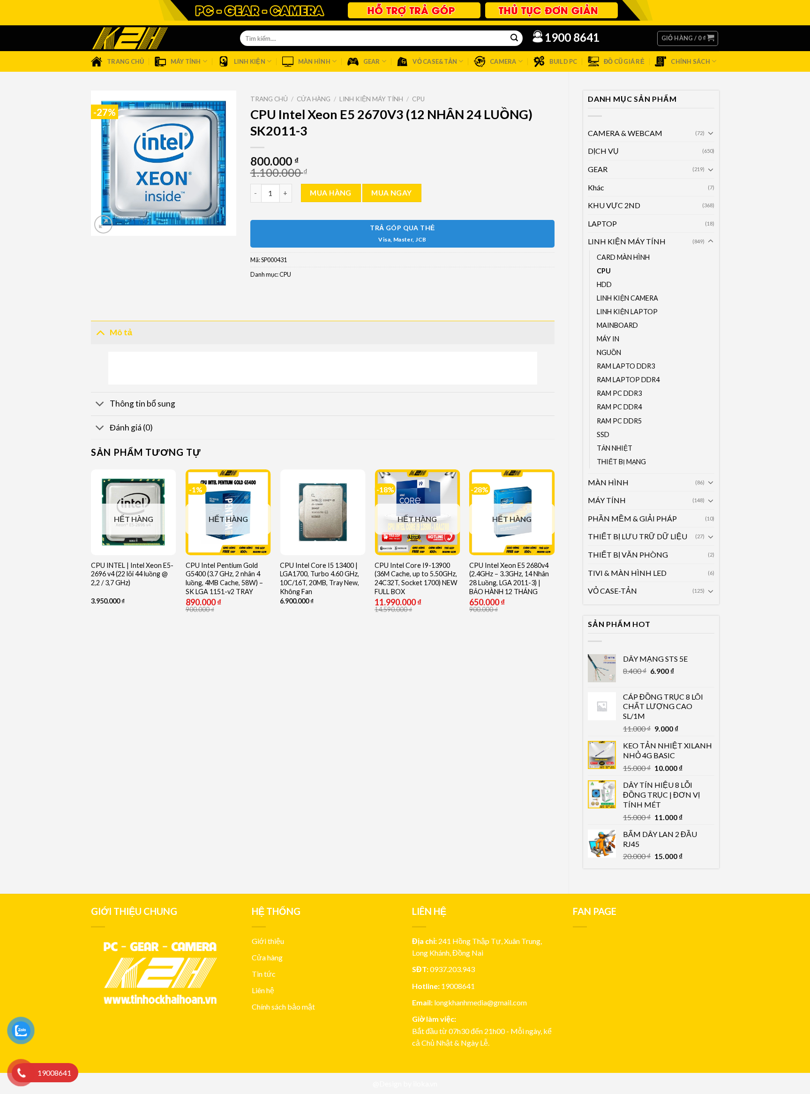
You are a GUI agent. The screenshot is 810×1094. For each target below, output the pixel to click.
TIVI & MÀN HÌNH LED (627, 572)
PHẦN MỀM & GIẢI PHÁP (632, 518)
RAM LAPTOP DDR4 (628, 380)
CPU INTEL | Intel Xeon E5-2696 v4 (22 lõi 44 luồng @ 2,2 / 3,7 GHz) (132, 574)
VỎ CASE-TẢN (612, 590)
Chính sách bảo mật (283, 1006)
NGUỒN (609, 352)
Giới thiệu (268, 940)
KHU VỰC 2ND (614, 205)
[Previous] (91, 573)
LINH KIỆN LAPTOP (627, 312)
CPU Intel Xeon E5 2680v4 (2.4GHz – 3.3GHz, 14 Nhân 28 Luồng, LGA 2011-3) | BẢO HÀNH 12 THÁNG (509, 578)
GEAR (598, 169)
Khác (596, 187)
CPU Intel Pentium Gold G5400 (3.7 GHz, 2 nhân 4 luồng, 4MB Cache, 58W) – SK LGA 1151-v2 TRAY (224, 578)
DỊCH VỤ (603, 150)
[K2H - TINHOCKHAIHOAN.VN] (130, 38)
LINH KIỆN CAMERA (627, 298)
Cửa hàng (313, 99)
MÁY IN (608, 339)
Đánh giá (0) (131, 427)
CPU (604, 271)
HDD (604, 284)
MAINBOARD (617, 325)
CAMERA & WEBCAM (625, 132)
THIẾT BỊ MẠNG (621, 462)
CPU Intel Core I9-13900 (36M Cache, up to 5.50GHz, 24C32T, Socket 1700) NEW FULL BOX (416, 578)
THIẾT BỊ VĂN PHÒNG (628, 554)
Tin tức (264, 973)
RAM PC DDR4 (619, 407)
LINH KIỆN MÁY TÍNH (627, 241)
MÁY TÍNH (607, 500)
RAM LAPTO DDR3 (626, 366)
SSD (603, 434)
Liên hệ (263, 990)
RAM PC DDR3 (619, 393)
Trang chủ (269, 99)
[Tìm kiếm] (514, 38)
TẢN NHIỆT (614, 448)
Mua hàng (331, 193)
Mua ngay (391, 193)
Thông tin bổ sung (142, 403)
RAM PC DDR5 (619, 421)
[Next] (554, 573)
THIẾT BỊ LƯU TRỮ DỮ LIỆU (637, 536)
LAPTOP (602, 223)
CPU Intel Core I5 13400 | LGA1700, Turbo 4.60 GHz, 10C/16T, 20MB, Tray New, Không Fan (319, 578)
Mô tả (121, 332)
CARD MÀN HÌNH (623, 257)
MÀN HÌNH (608, 482)
